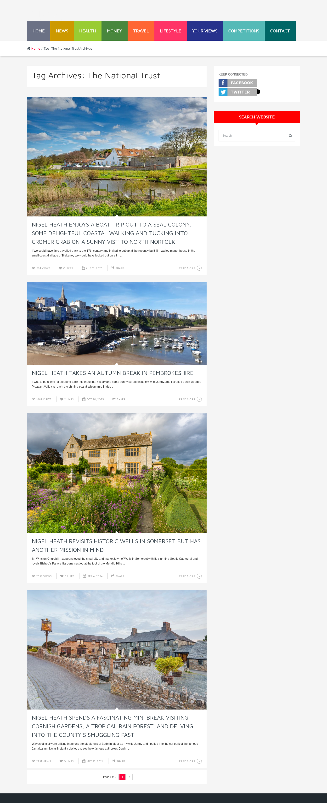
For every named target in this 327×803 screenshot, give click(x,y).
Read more (187, 268)
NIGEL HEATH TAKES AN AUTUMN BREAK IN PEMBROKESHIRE (112, 372)
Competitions (243, 30)
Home (39, 30)
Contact (280, 30)
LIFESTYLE (170, 30)
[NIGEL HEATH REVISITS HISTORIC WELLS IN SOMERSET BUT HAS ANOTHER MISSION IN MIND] (117, 473)
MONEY (114, 30)
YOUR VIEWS (204, 30)
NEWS (62, 30)
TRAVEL (141, 30)
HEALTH (87, 30)
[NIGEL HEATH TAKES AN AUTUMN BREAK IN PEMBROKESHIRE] (117, 323)
